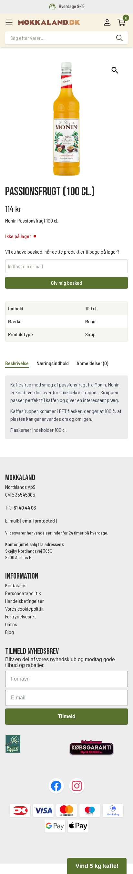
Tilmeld (67, 716)
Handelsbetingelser (25, 601)
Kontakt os (15, 585)
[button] (114, 70)
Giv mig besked (66, 283)
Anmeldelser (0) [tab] (92, 363)
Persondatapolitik (23, 593)
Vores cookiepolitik (24, 608)
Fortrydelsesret (20, 616)
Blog (9, 632)
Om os (11, 624)
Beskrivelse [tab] (17, 363)
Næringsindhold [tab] (52, 363)
